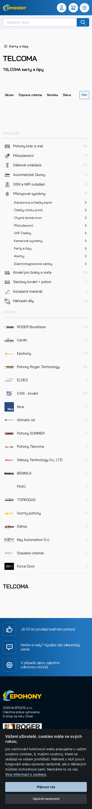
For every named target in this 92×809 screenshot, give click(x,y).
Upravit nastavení (46, 799)
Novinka (52, 95)
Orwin (29, 716)
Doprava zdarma (30, 95)
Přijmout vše (46, 787)
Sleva (67, 95)
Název (9, 95)
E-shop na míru (13, 716)
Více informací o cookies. (26, 774)
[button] (62, 7)
